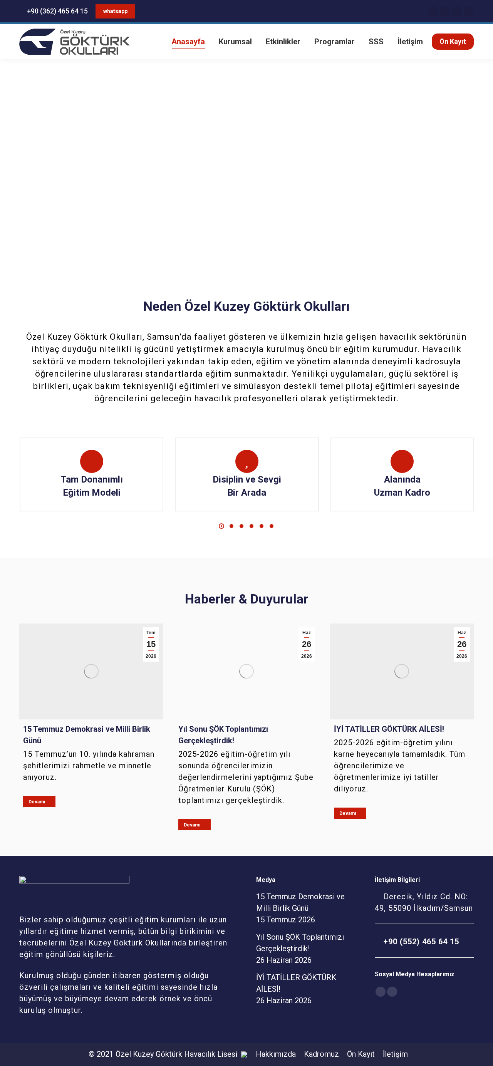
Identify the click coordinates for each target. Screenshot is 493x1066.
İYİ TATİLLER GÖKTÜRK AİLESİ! (389, 729)
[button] (221, 526)
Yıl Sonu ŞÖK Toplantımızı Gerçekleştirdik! (223, 734)
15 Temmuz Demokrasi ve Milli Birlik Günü (86, 734)
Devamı (37, 802)
